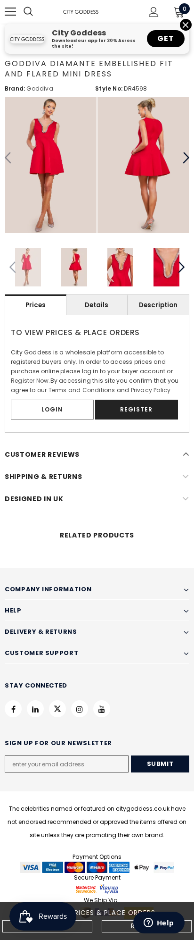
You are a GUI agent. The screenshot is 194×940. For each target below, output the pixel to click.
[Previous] (8, 158)
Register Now (29, 381)
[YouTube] (101, 708)
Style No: (108, 88)
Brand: (15, 88)
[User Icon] (154, 12)
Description (158, 305)
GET (165, 38)
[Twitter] (57, 708)
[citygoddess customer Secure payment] (97, 888)
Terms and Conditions (81, 390)
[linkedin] (35, 708)
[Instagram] (79, 708)
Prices (35, 305)
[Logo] (81, 12)
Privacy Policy (151, 390)
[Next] (185, 158)
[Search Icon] (38, 12)
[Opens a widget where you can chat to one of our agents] (159, 923)
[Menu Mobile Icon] (10, 11)
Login (52, 409)
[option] (51, 165)
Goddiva (39, 88)
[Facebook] (13, 708)
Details (96, 305)
